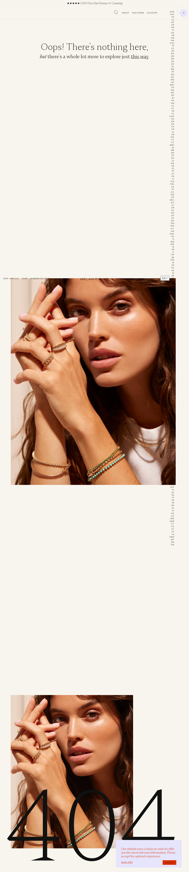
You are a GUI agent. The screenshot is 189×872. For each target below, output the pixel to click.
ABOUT (125, 12)
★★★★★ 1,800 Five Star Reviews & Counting (95, 3)
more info (127, 862)
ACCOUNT (152, 12)
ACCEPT (169, 862)
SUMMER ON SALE (39, 278)
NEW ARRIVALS (11, 278)
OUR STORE (138, 12)
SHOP (25, 278)
